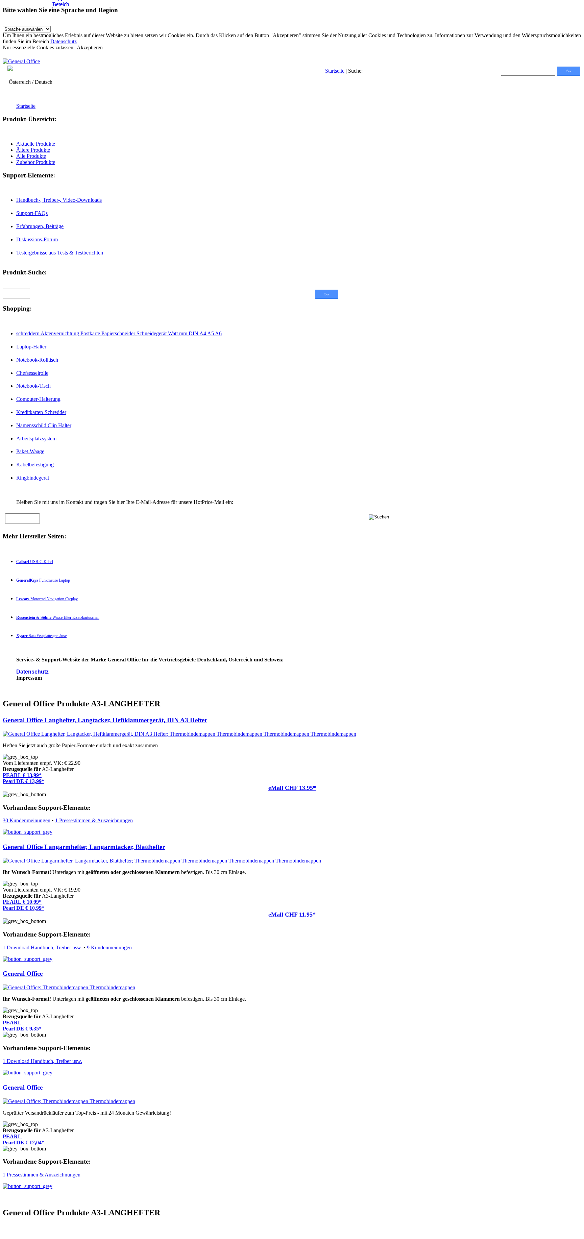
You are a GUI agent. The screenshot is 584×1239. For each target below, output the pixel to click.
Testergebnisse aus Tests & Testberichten (59, 253)
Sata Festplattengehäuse (41, 635)
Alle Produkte (31, 156)
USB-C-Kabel (34, 561)
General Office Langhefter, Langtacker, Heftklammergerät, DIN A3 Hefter (105, 720)
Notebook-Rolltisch (37, 360)
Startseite (334, 71)
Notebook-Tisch (33, 386)
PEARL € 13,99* (22, 775)
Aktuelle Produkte (35, 144)
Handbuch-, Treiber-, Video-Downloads (59, 200)
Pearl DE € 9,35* (22, 1028)
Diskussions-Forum (37, 239)
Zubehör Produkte (35, 162)
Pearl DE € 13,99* (23, 781)
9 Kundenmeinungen (109, 947)
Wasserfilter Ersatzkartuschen (57, 617)
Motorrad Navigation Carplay (47, 599)
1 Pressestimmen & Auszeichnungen (94, 820)
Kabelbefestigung (35, 464)
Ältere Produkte (33, 150)
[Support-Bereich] (27, 832)
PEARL (12, 1022)
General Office (23, 973)
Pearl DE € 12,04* (23, 1142)
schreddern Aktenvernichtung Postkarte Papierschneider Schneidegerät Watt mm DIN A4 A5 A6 (119, 333)
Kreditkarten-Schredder (41, 412)
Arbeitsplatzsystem (36, 438)
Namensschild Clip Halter (43, 425)
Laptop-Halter (31, 346)
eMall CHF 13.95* (292, 787)
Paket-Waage (30, 451)
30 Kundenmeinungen (26, 820)
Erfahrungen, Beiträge (40, 226)
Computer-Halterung (38, 399)
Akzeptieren (90, 47)
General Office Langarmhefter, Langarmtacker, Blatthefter (84, 846)
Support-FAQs (32, 213)
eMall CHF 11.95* (292, 914)
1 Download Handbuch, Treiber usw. (42, 947)
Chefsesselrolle (32, 373)
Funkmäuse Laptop (43, 580)
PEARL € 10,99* (22, 902)
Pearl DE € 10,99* (23, 908)
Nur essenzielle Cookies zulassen (38, 47)
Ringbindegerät (32, 478)
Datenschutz (63, 41)
